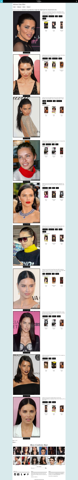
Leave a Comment (26, 52)
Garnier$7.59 (46, 31)
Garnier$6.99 (46, 70)
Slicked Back (31, 9)
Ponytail (49, 9)
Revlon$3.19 (46, 200)
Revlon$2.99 (46, 115)
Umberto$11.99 (61, 156)
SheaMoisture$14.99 (62, 70)
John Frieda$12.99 (46, 156)
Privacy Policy (51, 476)
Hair (14, 7)
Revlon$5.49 (54, 31)
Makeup (19, 7)
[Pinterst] (27, 475)
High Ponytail (42, 9)
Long (28, 9)
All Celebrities (39, 466)
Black (39, 9)
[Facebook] (18, 475)
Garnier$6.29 (54, 115)
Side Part (53, 9)
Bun (56, 9)
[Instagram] (15, 475)
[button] (1, 1)
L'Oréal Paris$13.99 (54, 200)
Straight (35, 9)
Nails (24, 7)
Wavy (46, 9)
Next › (14, 442)
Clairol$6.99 (46, 371)
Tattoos (28, 7)
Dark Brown (24, 9)
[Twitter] (24, 475)
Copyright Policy (55, 476)
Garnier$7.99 (54, 371)
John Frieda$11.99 (61, 31)
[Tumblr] (21, 475)
